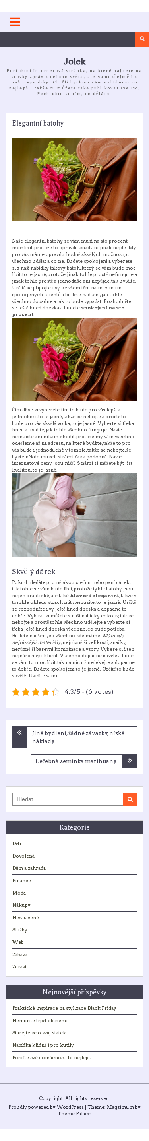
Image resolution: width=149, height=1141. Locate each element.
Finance (21, 880)
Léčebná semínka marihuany (76, 761)
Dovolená (23, 856)
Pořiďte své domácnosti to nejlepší (52, 1057)
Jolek (74, 61)
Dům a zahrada (29, 868)
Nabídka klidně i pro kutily (43, 1045)
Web (18, 942)
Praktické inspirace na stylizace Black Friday (64, 1008)
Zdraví (19, 967)
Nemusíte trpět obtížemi (40, 1020)
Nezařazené (25, 917)
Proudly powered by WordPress (46, 1107)
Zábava (19, 954)
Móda (19, 893)
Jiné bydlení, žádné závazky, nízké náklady (78, 737)
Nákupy (21, 905)
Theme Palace (74, 1113)
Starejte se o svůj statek (39, 1033)
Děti (16, 843)
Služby (19, 930)
